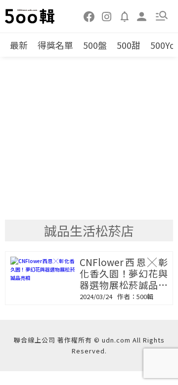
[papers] (124, 16)
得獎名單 (55, 44)
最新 (19, 44)
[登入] (142, 15)
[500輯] (30, 16)
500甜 (128, 44)
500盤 (95, 44)
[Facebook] (89, 16)
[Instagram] (106, 16)
